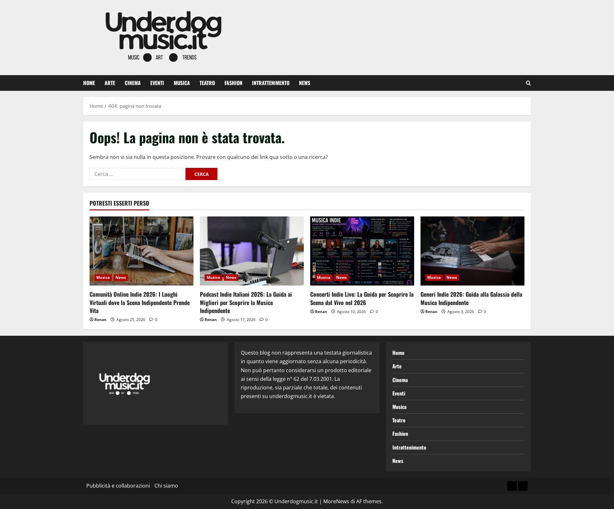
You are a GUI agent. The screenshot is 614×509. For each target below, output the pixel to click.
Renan (100, 319)
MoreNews (336, 501)
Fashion (233, 83)
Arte (110, 83)
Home (89, 83)
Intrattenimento (270, 83)
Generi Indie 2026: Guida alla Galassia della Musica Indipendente (471, 298)
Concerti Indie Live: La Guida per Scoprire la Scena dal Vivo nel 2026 (361, 298)
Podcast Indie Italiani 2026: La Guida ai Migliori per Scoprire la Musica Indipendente (246, 302)
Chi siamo (166, 485)
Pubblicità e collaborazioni (118, 485)
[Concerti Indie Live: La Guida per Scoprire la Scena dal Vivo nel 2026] (362, 251)
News (304, 83)
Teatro (207, 83)
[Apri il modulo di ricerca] (528, 83)
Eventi (157, 83)
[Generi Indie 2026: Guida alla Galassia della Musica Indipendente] (472, 251)
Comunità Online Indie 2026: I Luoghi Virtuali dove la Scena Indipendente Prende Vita (140, 302)
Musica (182, 83)
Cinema (133, 83)
